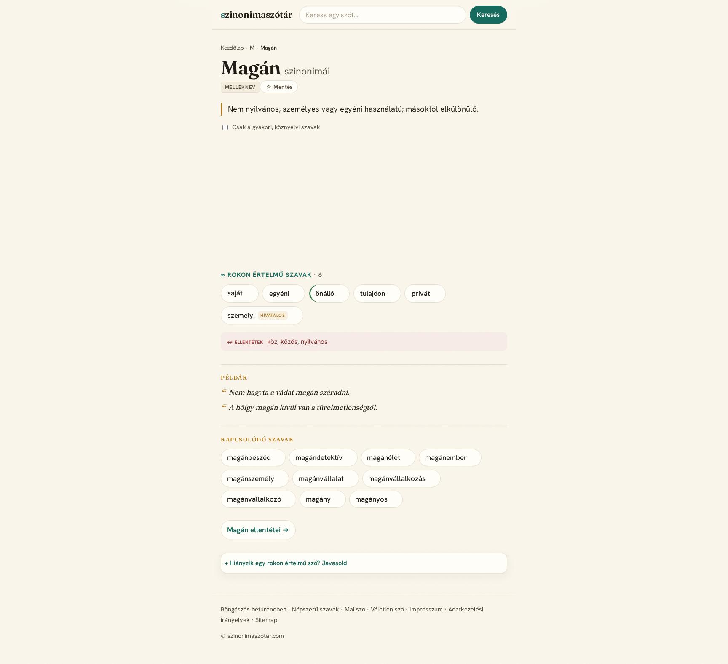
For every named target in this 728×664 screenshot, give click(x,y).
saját (235, 293)
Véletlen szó (387, 609)
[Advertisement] (473, 201)
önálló (325, 293)
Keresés (488, 15)
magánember (446, 457)
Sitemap (266, 620)
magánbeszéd (249, 457)
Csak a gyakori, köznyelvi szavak (276, 127)
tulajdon (372, 293)
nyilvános (314, 341)
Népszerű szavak (315, 609)
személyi (241, 315)
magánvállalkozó (254, 499)
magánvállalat (321, 478)
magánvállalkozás (397, 478)
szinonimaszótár (256, 14)
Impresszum (426, 609)
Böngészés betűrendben (253, 609)
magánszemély (250, 478)
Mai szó (355, 609)
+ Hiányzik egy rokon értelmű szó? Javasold (286, 563)
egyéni (279, 293)
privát (421, 293)
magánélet (383, 457)
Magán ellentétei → (258, 529)
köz (272, 341)
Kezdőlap (232, 47)
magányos (371, 499)
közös (289, 341)
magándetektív (319, 457)
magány (318, 499)
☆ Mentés (279, 86)
